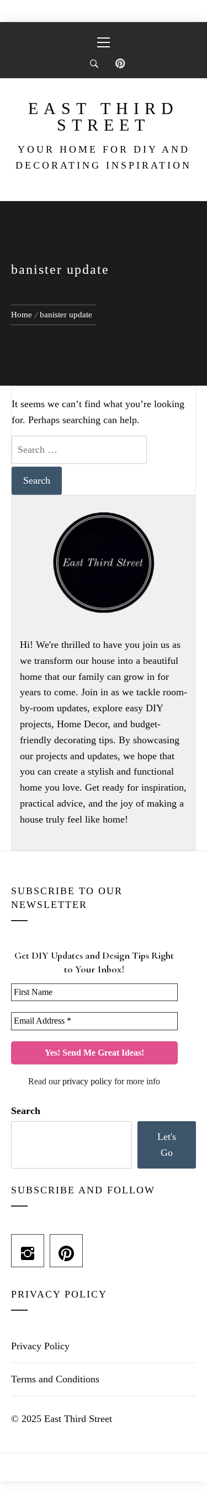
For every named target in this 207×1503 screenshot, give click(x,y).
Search (25, 1110)
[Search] (94, 64)
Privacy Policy (40, 1345)
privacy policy (87, 1081)
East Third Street (103, 116)
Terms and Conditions (55, 1379)
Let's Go (166, 1144)
